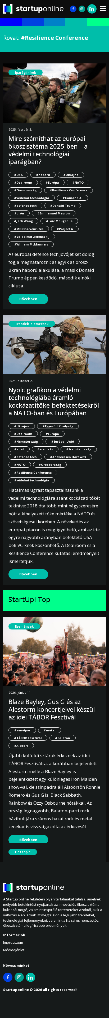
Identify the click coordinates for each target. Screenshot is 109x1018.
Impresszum (13, 942)
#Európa (52, 182)
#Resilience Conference (68, 190)
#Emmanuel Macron (53, 213)
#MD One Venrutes (28, 229)
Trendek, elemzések (31, 324)
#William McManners (31, 244)
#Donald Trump (62, 206)
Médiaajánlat (13, 949)
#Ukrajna (71, 175)
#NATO (78, 182)
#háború (43, 175)
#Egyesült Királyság (58, 426)
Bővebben (28, 298)
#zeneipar (22, 730)
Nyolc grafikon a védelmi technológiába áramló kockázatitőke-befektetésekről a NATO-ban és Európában (53, 401)
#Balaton (62, 738)
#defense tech (25, 457)
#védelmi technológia (31, 198)
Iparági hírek (25, 73)
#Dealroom (23, 182)
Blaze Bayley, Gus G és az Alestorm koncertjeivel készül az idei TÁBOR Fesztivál (51, 709)
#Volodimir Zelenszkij (31, 237)
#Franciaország (78, 449)
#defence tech (25, 206)
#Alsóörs (21, 746)
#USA (18, 175)
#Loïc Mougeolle (59, 221)
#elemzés (45, 449)
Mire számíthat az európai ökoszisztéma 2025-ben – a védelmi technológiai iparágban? (48, 150)
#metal (50, 730)
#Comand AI (72, 198)
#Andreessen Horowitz (68, 457)
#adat (19, 449)
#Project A (65, 229)
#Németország (26, 441)
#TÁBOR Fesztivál (28, 738)
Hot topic (22, 852)
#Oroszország (25, 190)
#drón (19, 213)
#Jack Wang (23, 221)
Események (24, 626)
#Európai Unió (62, 441)
